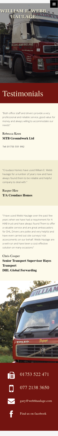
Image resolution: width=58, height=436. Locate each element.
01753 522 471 (34, 374)
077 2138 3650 (34, 387)
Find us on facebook (33, 413)
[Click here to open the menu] (54, 4)
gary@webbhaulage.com (36, 401)
